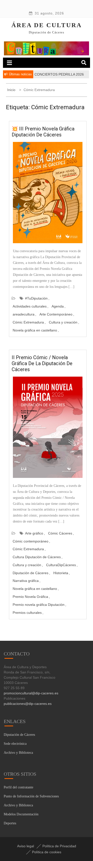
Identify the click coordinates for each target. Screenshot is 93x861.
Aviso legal (25, 846)
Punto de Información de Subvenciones (31, 796)
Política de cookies (46, 852)
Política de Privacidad (59, 846)
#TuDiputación (36, 298)
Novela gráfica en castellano (35, 330)
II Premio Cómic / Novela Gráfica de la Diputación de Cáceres (42, 363)
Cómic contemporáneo (30, 541)
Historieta (60, 573)
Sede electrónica (15, 744)
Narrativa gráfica (26, 581)
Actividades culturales (30, 306)
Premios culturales (27, 613)
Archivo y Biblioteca (18, 752)
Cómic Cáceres (60, 533)
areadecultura (23, 314)
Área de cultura (46, 25)
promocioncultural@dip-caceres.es (31, 693)
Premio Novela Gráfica (30, 597)
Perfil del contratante (18, 787)
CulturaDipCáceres (61, 565)
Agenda (58, 306)
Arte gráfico (34, 533)
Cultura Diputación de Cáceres (37, 557)
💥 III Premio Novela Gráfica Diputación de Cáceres (43, 132)
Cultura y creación (63, 322)
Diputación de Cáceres (30, 573)
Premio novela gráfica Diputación (38, 605)
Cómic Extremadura (28, 322)
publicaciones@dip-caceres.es (28, 704)
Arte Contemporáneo (55, 314)
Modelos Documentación (21, 814)
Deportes (10, 823)
